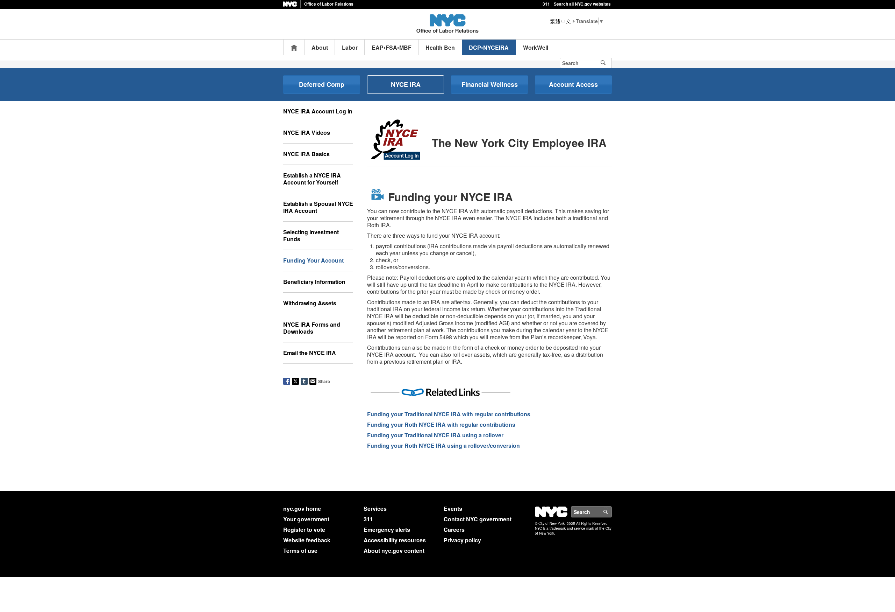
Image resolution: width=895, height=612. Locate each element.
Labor (350, 47)
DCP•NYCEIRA (489, 47)
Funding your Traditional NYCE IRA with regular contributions (448, 414)
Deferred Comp (321, 84)
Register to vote (304, 530)
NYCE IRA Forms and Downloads (311, 327)
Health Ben (440, 47)
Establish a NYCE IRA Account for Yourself (312, 178)
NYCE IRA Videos (306, 132)
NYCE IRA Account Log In (317, 111)
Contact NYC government (477, 519)
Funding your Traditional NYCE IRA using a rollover (435, 435)
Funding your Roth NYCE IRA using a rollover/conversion (443, 445)
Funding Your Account (313, 260)
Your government (306, 519)
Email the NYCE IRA (309, 353)
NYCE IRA (406, 84)
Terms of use (300, 551)
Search (611, 511)
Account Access (573, 84)
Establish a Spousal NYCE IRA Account (318, 207)
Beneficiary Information (314, 282)
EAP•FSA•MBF (391, 47)
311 (546, 4)
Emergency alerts (387, 530)
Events (453, 509)
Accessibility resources (395, 540)
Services (375, 509)
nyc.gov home (302, 509)
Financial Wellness (489, 84)
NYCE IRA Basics (306, 154)
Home (294, 47)
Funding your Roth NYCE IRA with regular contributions (441, 424)
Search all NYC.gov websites (582, 4)
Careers (454, 530)
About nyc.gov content (394, 551)
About (320, 47)
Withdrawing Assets (309, 303)
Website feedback (306, 540)
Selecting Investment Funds (311, 235)
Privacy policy (462, 540)
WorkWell (535, 47)
